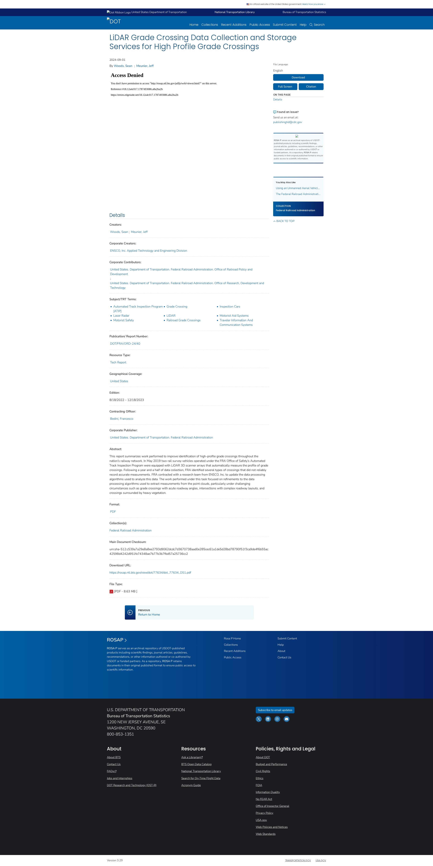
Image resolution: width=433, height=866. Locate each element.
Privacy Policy (264, 813)
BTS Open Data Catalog (196, 764)
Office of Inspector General (272, 806)
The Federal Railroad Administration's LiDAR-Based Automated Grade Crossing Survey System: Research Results (298, 194)
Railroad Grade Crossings (184, 320)
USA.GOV (321, 860)
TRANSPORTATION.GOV (298, 860)
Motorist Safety (123, 320)
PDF (113, 512)
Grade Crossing (177, 306)
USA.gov (261, 820)
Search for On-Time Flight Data (200, 778)
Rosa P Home (232, 638)
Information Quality (268, 792)
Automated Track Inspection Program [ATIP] (138, 308)
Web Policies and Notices (272, 827)
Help (303, 25)
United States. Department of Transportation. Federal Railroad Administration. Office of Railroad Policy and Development (181, 271)
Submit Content (285, 25)
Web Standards (266, 834)
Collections (209, 25)
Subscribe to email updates (275, 710)
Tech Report (118, 362)
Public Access (259, 25)
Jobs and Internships (119, 778)
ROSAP (115, 640)
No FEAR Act (264, 799)
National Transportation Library (201, 771)
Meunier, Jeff (145, 66)
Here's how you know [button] (313, 4)
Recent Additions (233, 25)
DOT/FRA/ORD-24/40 (125, 344)
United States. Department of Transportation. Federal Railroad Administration (161, 437)
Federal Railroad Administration (130, 530)
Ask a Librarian (190, 757)
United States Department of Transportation (159, 12)
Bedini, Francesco (121, 419)
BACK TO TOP (285, 221)
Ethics (259, 778)
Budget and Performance (271, 764)
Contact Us (284, 657)
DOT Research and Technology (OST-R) (131, 785)
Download (298, 77)
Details (277, 99)
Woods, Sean (123, 66)
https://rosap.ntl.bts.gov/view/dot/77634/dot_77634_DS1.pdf (150, 573)
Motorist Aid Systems (234, 316)
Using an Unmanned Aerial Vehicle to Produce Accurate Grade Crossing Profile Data (298, 188)
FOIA (259, 785)
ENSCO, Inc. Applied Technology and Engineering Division (148, 251)
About (281, 651)
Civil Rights (263, 771)
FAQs (110, 771)
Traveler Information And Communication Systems (236, 322)
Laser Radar (121, 316)
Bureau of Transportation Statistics (304, 12)
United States (119, 381)
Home (193, 25)
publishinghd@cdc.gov (287, 122)
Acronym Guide (191, 785)
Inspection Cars (230, 306)
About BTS (114, 757)
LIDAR (171, 316)
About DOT (263, 757)
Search (319, 25)
